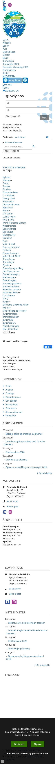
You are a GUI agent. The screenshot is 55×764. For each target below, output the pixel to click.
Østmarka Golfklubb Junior (16, 304)
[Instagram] (10, 5)
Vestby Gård (9, 198)
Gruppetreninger (11, 253)
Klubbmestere (9, 225)
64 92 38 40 (20, 137)
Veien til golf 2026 (11, 256)
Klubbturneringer (11, 325)
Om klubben (9, 195)
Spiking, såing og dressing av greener (24, 433)
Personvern (8, 201)
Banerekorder (9, 69)
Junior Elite (8, 319)
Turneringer (8, 60)
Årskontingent (9, 280)
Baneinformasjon (11, 274)
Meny (5, 298)
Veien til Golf (9, 243)
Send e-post (12, 506)
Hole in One (8, 219)
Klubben (7, 42)
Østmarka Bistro (10, 292)
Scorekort (7, 237)
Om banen (8, 213)
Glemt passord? (13, 116)
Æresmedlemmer (11, 204)
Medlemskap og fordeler (14, 310)
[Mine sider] (4, 1)
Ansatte (6, 186)
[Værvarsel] (4, 9)
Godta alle (19, 744)
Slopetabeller (9, 234)
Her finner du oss (11, 271)
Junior (6, 73)
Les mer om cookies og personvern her (27, 753)
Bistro (5, 57)
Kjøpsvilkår (8, 207)
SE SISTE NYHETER (15, 167)
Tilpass (37, 744)
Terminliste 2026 (11, 63)
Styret (5, 183)
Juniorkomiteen (10, 313)
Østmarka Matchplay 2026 (15, 66)
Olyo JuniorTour (10, 328)
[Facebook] (4, 5)
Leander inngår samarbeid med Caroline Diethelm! (24, 443)
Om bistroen (9, 295)
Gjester (6, 54)
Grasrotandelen (10, 192)
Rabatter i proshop (12, 289)
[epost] (47, 137)
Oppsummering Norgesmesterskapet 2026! (27, 467)
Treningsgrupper (11, 316)
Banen (6, 45)
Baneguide (8, 231)
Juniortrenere (9, 322)
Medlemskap (9, 51)
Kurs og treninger (11, 246)
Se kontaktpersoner (13, 142)
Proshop (7, 189)
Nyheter (6, 177)
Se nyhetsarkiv (45, 473)
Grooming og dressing (16, 459)
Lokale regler (9, 216)
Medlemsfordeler (11, 286)
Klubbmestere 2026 (15, 451)
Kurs (5, 48)
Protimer (7, 249)
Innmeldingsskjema (12, 283)
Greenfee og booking (13, 268)
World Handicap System (14, 222)
